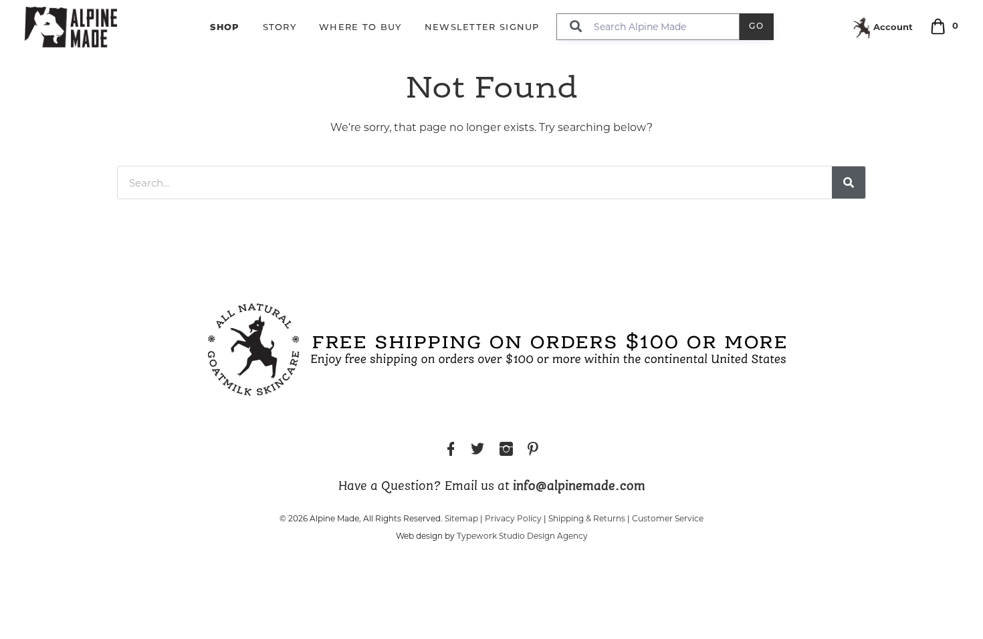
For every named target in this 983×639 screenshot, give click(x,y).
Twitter (477, 451)
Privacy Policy (513, 518)
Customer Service (667, 518)
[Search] (848, 182)
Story (280, 27)
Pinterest (533, 451)
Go (756, 27)
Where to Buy (360, 27)
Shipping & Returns (586, 518)
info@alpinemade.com (579, 486)
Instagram (506, 451)
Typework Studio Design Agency (522, 536)
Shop (224, 26)
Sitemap (461, 518)
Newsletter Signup (482, 27)
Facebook (450, 451)
